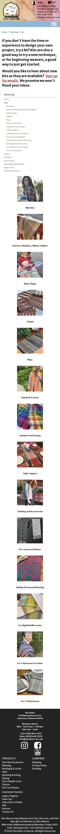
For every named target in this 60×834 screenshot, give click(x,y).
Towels (9, 116)
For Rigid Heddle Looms (16, 144)
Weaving (14, 32)
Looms (7, 154)
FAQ (4, 805)
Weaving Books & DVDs (14, 164)
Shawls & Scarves (14, 123)
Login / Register (10, 796)
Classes (6, 784)
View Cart (7, 799)
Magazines (9, 167)
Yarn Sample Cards (11, 781)
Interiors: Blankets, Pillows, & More (21, 109)
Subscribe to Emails (12, 802)
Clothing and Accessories (17, 133)
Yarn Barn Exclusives (12, 762)
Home (5, 32)
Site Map (36, 768)
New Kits (10, 106)
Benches (8, 157)
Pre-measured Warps (15, 137)
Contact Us (8, 811)
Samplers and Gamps (15, 127)
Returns (6, 808)
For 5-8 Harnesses (14, 150)
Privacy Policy (39, 765)
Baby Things (11, 113)
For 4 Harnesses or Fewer (17, 147)
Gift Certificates (10, 787)
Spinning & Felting (11, 775)
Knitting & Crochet (11, 768)
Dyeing (5, 778)
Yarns (6, 99)
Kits (22, 32)
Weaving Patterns (12, 171)
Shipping (36, 762)
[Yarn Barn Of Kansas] (11, 11)
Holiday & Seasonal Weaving (19, 140)
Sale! (4, 771)
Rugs (8, 120)
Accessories (9, 161)
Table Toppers (12, 130)
